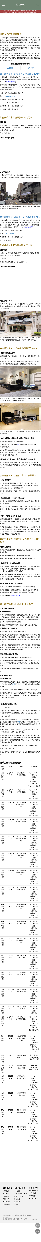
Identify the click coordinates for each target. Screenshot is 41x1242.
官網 (13, 684)
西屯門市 (10, 68)
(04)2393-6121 (10, 234)
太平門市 (31, 68)
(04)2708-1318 (10, 96)
